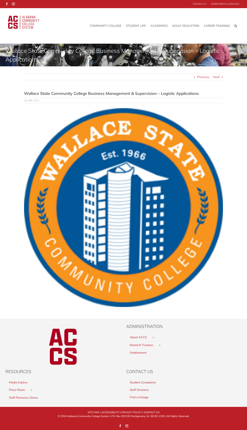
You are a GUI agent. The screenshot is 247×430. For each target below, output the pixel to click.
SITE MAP (93, 412)
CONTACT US (151, 412)
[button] (235, 25)
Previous (203, 77)
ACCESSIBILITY (110, 412)
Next (216, 77)
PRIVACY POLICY (132, 412)
